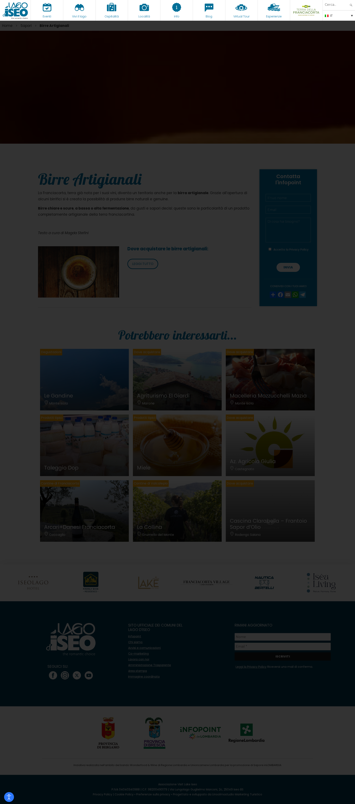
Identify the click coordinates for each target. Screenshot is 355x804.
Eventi (47, 16)
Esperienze (274, 16)
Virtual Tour (241, 16)
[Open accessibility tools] (9, 797)
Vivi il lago (79, 16)
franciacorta (306, 16)
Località (144, 16)
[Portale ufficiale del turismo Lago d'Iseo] (15, 10)
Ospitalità (112, 16)
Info (176, 16)
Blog (209, 16)
